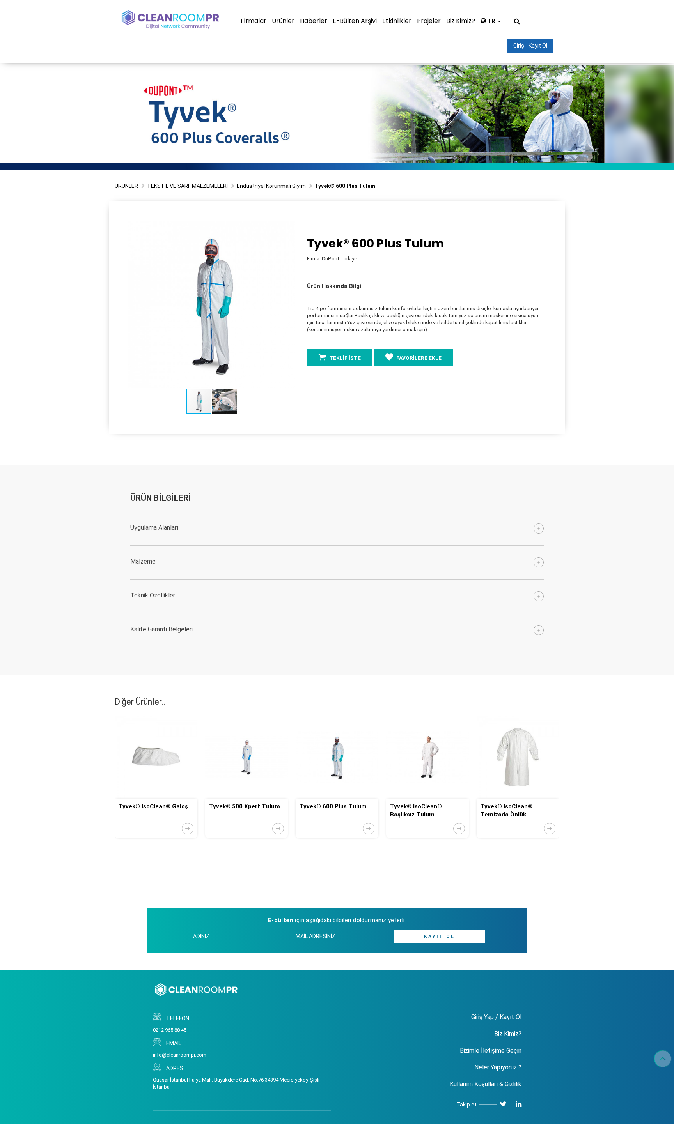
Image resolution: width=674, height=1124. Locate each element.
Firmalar (253, 20)
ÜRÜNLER (126, 186)
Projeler (429, 20)
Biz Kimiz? (460, 20)
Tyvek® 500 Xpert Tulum (154, 806)
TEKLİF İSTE (344, 358)
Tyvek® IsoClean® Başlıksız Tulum (325, 810)
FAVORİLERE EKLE (418, 358)
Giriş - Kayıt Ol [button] (530, 45)
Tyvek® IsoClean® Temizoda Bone (506, 810)
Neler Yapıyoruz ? (497, 1067)
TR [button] (491, 20)
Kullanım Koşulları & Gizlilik (485, 1084)
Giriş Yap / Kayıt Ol (496, 1017)
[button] (288, 228)
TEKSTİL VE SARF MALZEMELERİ (187, 186)
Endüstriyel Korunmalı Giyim (271, 186)
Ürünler (283, 20)
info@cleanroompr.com (179, 1055)
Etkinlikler (396, 20)
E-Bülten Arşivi (355, 20)
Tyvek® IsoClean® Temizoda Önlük (416, 810)
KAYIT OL (439, 936)
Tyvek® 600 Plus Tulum (242, 806)
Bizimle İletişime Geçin (490, 1050)
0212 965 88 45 (169, 1030)
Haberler (313, 20)
